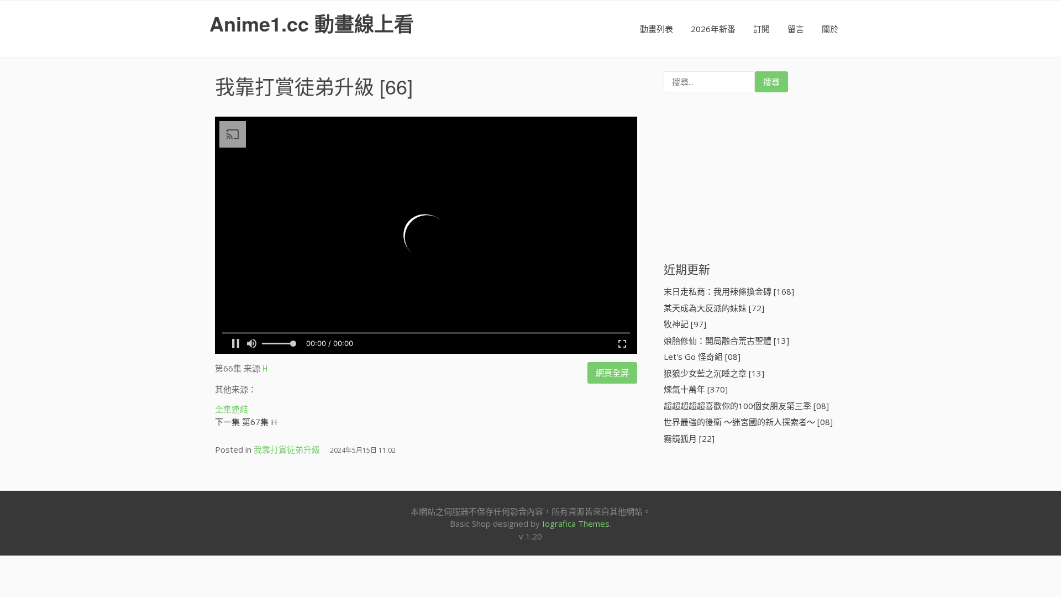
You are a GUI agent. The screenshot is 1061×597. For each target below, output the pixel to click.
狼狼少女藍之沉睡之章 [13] (714, 373)
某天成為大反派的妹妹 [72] (714, 307)
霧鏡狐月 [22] (689, 438)
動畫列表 (656, 28)
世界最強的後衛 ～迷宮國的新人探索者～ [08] (748, 421)
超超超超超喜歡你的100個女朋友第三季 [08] (746, 405)
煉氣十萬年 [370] (696, 389)
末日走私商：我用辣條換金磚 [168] (729, 291)
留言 (795, 28)
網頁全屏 (612, 372)
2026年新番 (713, 28)
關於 (830, 28)
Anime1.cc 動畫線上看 (311, 23)
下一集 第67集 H (246, 421)
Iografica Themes (576, 523)
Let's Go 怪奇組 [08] (702, 356)
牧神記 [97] (685, 323)
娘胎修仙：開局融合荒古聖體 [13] (726, 340)
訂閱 (761, 28)
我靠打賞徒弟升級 (294, 86)
